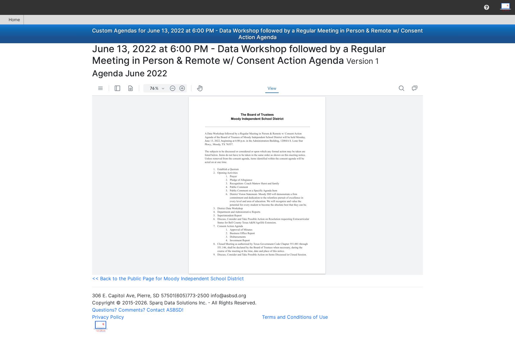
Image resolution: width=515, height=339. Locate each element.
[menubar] (257, 7)
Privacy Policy (108, 317)
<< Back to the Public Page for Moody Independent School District (168, 278)
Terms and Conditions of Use (295, 317)
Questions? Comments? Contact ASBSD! (137, 310)
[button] (486, 7)
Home (14, 19)
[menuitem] (486, 7)
